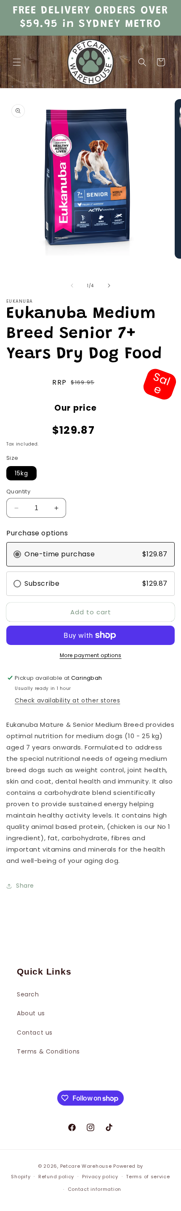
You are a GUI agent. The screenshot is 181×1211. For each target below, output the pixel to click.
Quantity (18, 491)
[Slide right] (109, 285)
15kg (21, 473)
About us (31, 1013)
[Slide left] (72, 285)
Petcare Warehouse (86, 1166)
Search (28, 994)
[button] (17, 62)
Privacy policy (100, 1176)
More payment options (91, 655)
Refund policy (56, 1176)
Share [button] (25, 885)
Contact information (94, 1189)
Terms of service (148, 1176)
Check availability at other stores (67, 700)
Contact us (35, 1032)
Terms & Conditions (48, 1051)
